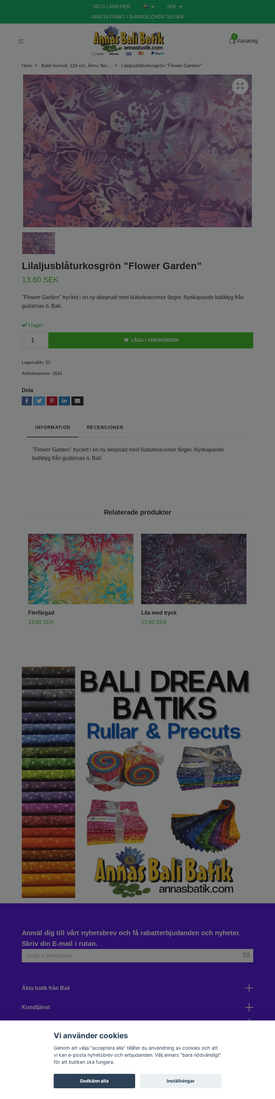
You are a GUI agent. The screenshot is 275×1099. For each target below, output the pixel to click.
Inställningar (181, 1081)
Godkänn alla (94, 1081)
